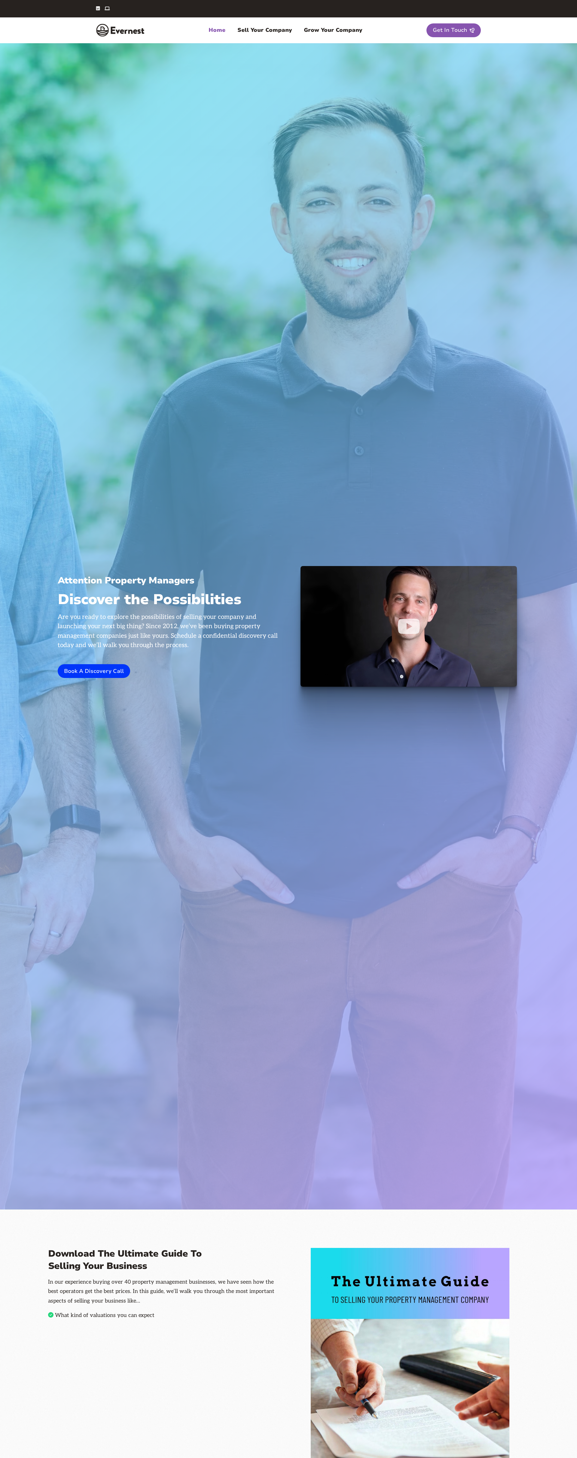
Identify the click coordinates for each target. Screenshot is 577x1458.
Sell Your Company (264, 30)
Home (217, 30)
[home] (120, 30)
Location (56, 1447)
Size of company (184, 1447)
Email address (61, 1414)
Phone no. (178, 1414)
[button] (217, 30)
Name (54, 1381)
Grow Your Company (333, 30)
